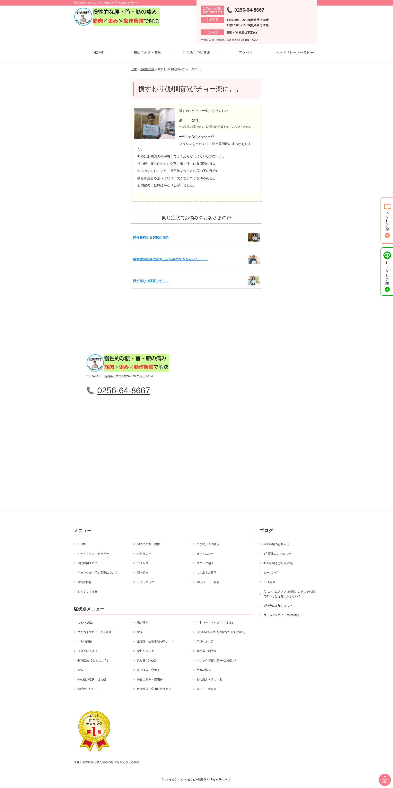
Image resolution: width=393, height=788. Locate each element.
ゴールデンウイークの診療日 (282, 615)
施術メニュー (205, 553)
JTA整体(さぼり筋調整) (278, 563)
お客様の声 (147, 69)
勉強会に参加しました (277, 605)
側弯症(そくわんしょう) (92, 660)
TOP (134, 69)
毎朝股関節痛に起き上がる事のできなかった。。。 (170, 259)
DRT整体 (269, 582)
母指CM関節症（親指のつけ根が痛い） (221, 632)
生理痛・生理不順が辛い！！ (155, 641)
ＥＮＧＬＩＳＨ (87, 591)
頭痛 (80, 669)
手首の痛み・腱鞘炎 (150, 679)
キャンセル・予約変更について (97, 572)
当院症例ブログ (87, 563)
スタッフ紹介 (205, 563)
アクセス (246, 53)
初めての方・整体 (147, 53)
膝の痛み (142, 622)
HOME (98, 53)
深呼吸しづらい (87, 688)
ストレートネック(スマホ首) (214, 622)
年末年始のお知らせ (276, 544)
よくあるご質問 (206, 572)
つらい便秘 (84, 641)
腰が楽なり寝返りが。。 (151, 281)
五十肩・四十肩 (206, 650)
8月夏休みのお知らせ (277, 553)
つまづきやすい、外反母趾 (94, 632)
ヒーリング (270, 572)
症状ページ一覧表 (207, 582)
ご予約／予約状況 (196, 53)
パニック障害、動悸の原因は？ (216, 660)
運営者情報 (84, 582)
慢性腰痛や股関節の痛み (151, 237)
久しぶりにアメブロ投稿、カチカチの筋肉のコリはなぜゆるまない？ (289, 594)
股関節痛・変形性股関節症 (154, 688)
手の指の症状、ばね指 (91, 679)
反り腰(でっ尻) (146, 660)
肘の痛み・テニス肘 (209, 679)
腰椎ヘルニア (145, 650)
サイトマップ (145, 582)
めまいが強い (86, 622)
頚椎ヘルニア (205, 641)
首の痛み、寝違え (148, 669)
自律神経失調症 (87, 650)
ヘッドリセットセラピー (295, 53)
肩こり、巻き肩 (206, 688)
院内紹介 (142, 572)
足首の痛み (203, 669)
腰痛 (140, 632)
